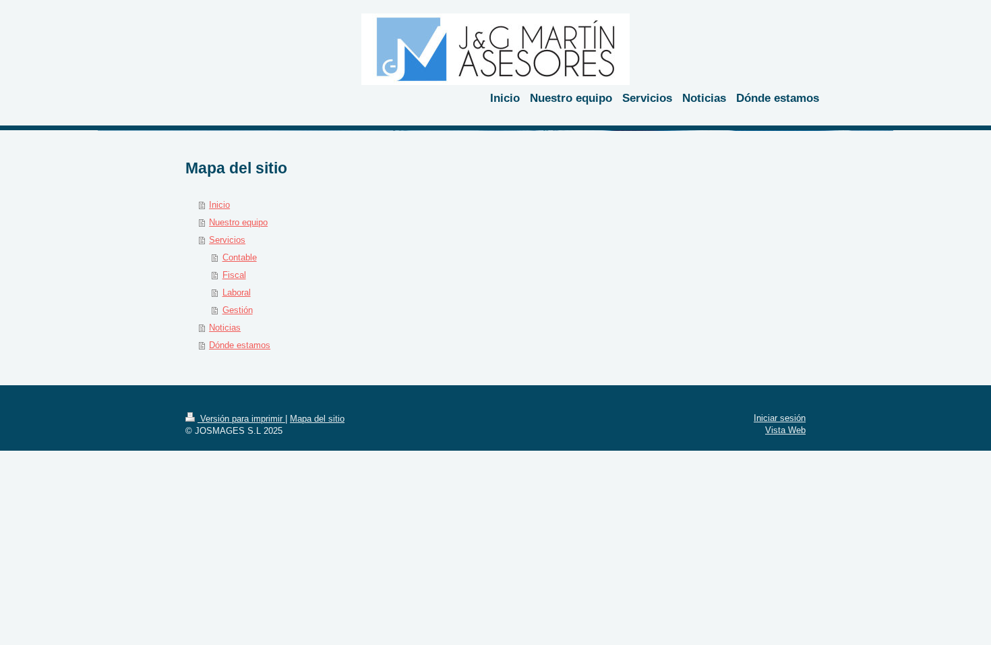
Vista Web (785, 430)
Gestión (237, 310)
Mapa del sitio (317, 419)
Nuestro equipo (238, 222)
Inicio (219, 205)
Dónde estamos (239, 345)
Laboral (236, 292)
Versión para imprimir (241, 419)
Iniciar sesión (780, 418)
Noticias (225, 327)
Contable (239, 257)
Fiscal (234, 275)
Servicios (227, 240)
